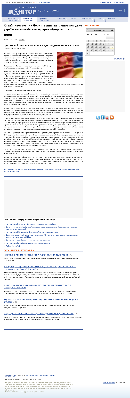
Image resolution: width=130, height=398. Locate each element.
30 (112, 50)
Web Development (109, 383)
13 (100, 44)
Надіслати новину (106, 2)
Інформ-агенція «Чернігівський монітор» (21, 7)
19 (96, 47)
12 (96, 44)
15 (108, 44)
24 (88, 50)
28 (104, 50)
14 (104, 44)
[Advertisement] (43, 199)
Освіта (73, 19)
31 (88, 53)
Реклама (17, 379)
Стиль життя (60, 19)
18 (92, 47)
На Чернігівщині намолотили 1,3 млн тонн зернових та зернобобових (31, 224)
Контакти (33, 379)
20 (100, 47)
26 (96, 50)
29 (108, 50)
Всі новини (118, 58)
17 (88, 47)
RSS (37, 2)
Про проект (9, 379)
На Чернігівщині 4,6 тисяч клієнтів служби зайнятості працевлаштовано (32, 232)
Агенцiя (22, 40)
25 (92, 50)
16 (112, 44)
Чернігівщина (12, 19)
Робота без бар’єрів (13, 246)
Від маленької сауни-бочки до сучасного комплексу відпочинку (28, 240)
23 (112, 47)
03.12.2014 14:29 (10, 40)
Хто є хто (111, 19)
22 (108, 47)
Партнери (25, 379)
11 (92, 44)
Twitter (41, 2)
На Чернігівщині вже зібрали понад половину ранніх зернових (28, 243)
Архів (39, 379)
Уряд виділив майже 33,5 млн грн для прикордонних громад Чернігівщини (39, 314)
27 (100, 50)
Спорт (99, 19)
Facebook (46, 2)
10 (88, 44)
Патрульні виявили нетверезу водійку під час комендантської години (36, 255)
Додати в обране (119, 2)
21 (104, 47)
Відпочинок (86, 19)
